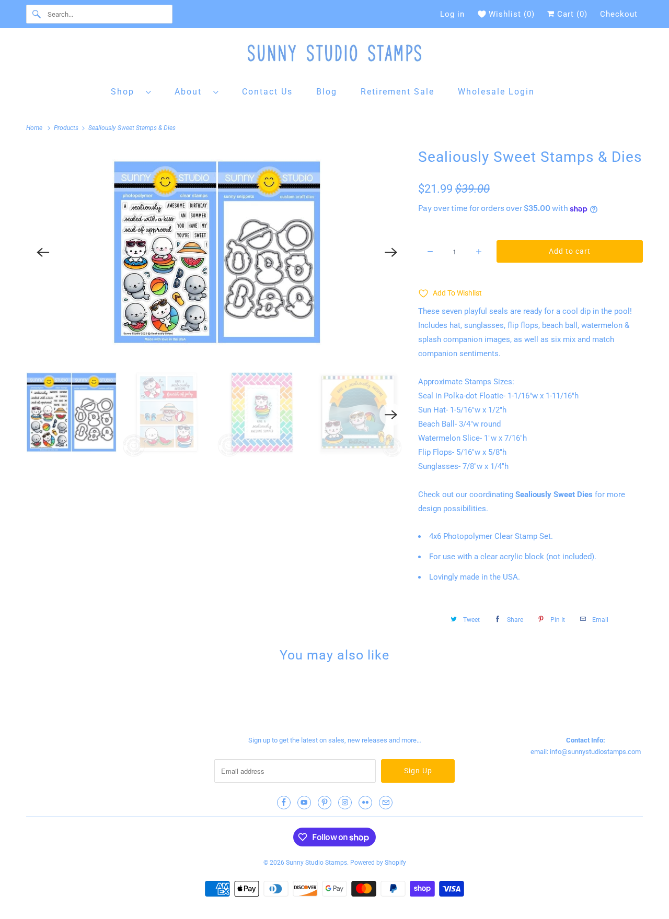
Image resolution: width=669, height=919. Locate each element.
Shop (126, 92)
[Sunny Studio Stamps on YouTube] (304, 802)
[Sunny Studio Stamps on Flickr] (365, 802)
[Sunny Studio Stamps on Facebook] (284, 802)
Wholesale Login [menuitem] (496, 92)
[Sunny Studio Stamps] (334, 55)
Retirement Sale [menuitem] (397, 92)
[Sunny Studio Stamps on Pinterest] (324, 802)
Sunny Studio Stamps (316, 862)
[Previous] (42, 252)
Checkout (619, 14)
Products (67, 128)
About (191, 92)
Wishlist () (512, 14)
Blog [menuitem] (326, 92)
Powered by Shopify (378, 862)
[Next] (390, 252)
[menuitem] (131, 91)
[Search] (36, 14)
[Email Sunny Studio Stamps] (386, 802)
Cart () (571, 14)
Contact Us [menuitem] (267, 92)
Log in (452, 14)
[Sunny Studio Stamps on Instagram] (345, 802)
